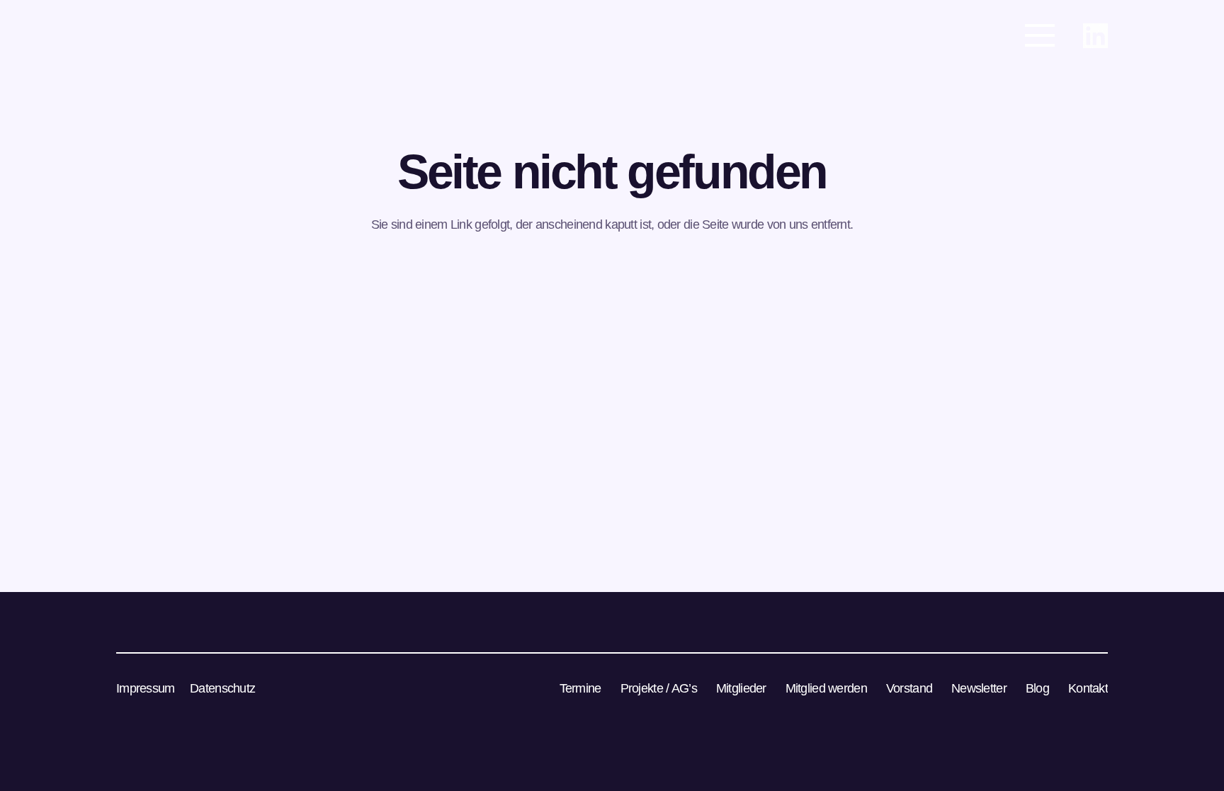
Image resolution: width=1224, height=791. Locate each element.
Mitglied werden (826, 688)
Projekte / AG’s (658, 688)
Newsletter (979, 688)
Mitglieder (741, 688)
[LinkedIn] (1095, 35)
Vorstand (909, 688)
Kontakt (1088, 688)
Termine (580, 688)
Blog (1037, 688)
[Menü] (1040, 35)
